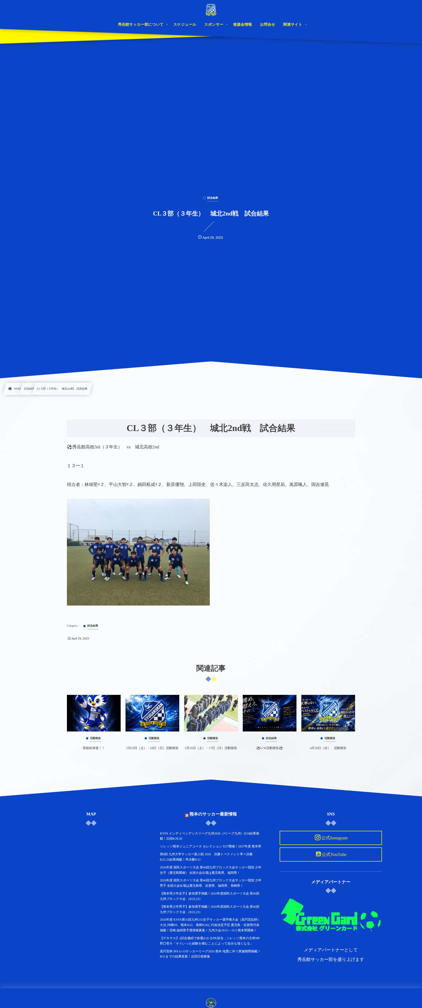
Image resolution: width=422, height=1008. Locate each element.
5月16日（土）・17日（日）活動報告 (211, 748)
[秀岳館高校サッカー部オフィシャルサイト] (211, 10)
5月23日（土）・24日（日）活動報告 (152, 748)
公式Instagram (334, 837)
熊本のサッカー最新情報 (213, 814)
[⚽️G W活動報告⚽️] (269, 713)
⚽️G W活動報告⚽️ (269, 748)
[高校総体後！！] (94, 713)
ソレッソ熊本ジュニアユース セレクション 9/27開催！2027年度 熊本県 (210, 846)
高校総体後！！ (94, 748)
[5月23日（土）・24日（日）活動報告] (152, 713)
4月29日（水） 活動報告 (328, 748)
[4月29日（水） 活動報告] (328, 713)
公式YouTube (334, 854)
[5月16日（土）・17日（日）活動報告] (211, 713)
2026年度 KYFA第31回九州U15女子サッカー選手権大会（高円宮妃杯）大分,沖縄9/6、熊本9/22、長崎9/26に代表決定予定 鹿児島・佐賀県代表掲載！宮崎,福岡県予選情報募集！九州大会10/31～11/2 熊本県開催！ (210, 925)
